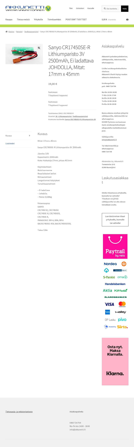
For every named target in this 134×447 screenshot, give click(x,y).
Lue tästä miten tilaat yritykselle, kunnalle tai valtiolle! (115, 219)
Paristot (19, 31)
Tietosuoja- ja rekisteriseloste (19, 411)
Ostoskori (80, 8)
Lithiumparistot (65, 116)
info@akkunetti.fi (109, 140)
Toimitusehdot (54, 19)
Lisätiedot (10, 143)
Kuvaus (8, 135)
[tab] (18, 136)
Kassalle (91, 8)
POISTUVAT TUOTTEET (76, 19)
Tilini (70, 8)
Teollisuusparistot (31, 31)
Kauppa (8, 19)
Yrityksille (38, 19)
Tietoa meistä (23, 19)
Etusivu (11, 31)
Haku (125, 8)
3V (56, 116)
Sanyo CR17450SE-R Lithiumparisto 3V (80, 119)
